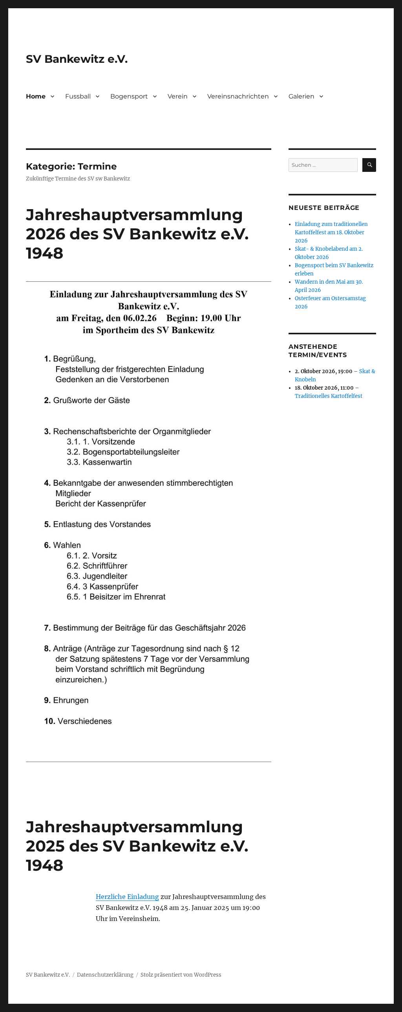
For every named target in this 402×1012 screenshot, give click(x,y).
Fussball (78, 96)
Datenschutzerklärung (105, 975)
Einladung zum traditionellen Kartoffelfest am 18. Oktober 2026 (331, 232)
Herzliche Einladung (127, 897)
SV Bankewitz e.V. (77, 59)
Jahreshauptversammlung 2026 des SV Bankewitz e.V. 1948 (137, 234)
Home (36, 96)
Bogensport (129, 96)
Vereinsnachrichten (238, 96)
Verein (178, 96)
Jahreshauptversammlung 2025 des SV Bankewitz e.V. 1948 (137, 846)
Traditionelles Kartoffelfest (328, 396)
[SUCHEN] (369, 165)
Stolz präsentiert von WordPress (181, 975)
